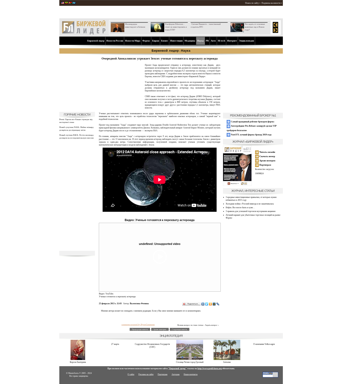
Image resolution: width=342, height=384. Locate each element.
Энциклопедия (246, 40)
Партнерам (265, 165)
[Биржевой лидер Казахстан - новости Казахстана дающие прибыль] (74, 3)
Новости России (114, 40)
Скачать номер (267, 156)
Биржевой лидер (95, 40)
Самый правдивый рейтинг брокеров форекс (252, 121)
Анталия (227, 362)
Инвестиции (176, 40)
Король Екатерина (78, 362)
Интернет (232, 40)
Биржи (155, 40)
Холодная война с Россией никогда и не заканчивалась (250, 204)
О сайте (131, 374)
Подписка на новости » (271, 3)
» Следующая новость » (179, 329)
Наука (200, 40)
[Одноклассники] (210, 304)
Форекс (146, 40)
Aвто (213, 40)
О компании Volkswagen (264, 344)
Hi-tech (221, 40)
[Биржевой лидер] (83, 34)
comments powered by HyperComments (138, 324)
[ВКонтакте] (203, 304)
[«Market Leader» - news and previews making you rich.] (62, 3)
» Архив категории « (160, 329)
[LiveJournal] (218, 304)
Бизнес (164, 40)
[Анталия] (227, 359)
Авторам (176, 374)
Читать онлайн (267, 152)
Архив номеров (267, 160)
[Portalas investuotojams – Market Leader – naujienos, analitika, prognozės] (66, 3)
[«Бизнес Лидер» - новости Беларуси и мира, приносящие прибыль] (70, 3)
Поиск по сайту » (252, 3)
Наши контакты (191, 374)
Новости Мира (132, 40)
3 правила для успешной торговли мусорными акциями (250, 211)
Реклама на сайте (146, 374)
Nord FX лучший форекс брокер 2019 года (250, 134)
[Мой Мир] (214, 304)
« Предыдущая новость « (139, 329)
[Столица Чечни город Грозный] (189, 359)
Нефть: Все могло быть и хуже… (240, 207)
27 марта (115, 344)
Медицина (190, 40)
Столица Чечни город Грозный (189, 362)
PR (207, 40)
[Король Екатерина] (78, 359)
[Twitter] (207, 304)
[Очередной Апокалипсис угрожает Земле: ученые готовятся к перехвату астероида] (121, 108)
